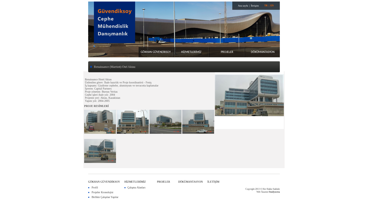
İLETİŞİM (213, 181)
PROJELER (227, 52)
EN (272, 5)
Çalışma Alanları (136, 187)
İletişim (255, 5)
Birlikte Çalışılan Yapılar (105, 197)
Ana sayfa (243, 5)
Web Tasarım (262, 192)
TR (266, 5)
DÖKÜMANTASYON (262, 52)
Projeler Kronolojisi (102, 192)
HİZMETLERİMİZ (191, 52)
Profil (95, 187)
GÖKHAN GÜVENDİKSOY (156, 52)
